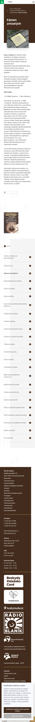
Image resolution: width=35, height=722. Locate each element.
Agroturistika (9, 296)
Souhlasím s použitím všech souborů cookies (17, 710)
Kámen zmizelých (11, 273)
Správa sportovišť (10, 400)
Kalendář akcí (8, 508)
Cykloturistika (9, 344)
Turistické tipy (13, 12)
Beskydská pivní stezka (13, 281)
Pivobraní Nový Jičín (10, 673)
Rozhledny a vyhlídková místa (15, 423)
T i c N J (10, 2)
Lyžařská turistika (10, 367)
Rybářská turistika (11, 314)
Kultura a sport (8, 498)
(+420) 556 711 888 (10, 521)
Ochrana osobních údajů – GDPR (14, 663)
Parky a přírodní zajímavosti (14, 407)
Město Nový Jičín (9, 678)
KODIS (6, 676)
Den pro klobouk (9, 483)
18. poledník (8, 438)
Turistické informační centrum (17, 10)
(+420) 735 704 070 (10, 526)
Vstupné (6, 488)
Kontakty (7, 490)
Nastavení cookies (17, 716)
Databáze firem (8, 500)
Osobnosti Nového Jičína (13, 329)
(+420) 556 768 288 (10, 523)
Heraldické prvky (10, 352)
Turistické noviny (9, 481)
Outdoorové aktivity (11, 392)
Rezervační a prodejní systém (13, 493)
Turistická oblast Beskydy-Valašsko (15, 681)
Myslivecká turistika (11, 384)
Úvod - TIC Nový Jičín (15, 8)
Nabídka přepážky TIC (10, 473)
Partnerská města (9, 503)
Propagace (7, 495)
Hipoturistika (9, 359)
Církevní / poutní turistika (13, 336)
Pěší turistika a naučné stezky (15, 415)
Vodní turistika (9, 288)
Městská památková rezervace (11, 376)
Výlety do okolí (9, 430)
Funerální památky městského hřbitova (15, 305)
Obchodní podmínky (10, 510)
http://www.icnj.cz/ (10, 533)
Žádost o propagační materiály (13, 486)
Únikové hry (8, 266)
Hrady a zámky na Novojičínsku (10, 257)
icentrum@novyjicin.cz (11, 531)
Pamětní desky (9, 321)
